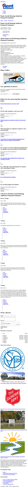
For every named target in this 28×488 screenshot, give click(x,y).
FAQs (4, 13)
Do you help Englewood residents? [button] (8, 177)
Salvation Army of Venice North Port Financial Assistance (12, 429)
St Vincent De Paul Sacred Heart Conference (10, 372)
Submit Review (4, 326)
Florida (5, 20)
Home (4, 10)
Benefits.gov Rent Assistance (9, 474)
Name (2, 315)
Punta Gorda (10, 20)
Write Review (6, 34)
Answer (2, 117)
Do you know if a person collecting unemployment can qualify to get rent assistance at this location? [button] (12, 140)
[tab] (14, 103)
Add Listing (3, 1)
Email (2, 316)
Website (4, 35)
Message (2, 320)
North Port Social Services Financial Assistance (10, 456)
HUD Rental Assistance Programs (10, 473)
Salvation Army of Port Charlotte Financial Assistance (12, 409)
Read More (21, 372)
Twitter (4, 67)
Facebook (5, 66)
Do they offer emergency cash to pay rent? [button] (10, 103)
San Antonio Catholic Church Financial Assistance (11, 383)
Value (2, 328)
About (4, 12)
